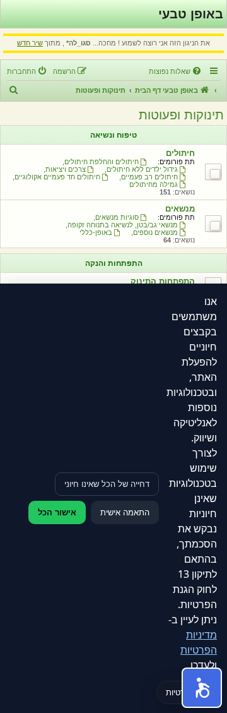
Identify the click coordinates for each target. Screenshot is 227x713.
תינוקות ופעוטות (181, 115)
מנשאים (180, 208)
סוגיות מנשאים (117, 217)
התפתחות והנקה (114, 263)
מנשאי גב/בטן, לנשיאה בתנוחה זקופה (122, 225)
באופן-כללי (95, 232)
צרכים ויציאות (65, 169)
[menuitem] (176, 71)
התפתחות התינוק (163, 281)
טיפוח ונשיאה (113, 135)
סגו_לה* (78, 43)
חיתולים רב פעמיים (149, 177)
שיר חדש (30, 43)
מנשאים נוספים (155, 232)
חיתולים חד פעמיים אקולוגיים (57, 177)
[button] (202, 688)
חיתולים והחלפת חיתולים (101, 161)
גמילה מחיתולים (153, 184)
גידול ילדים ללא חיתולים (142, 169)
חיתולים (180, 153)
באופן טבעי (190, 14)
